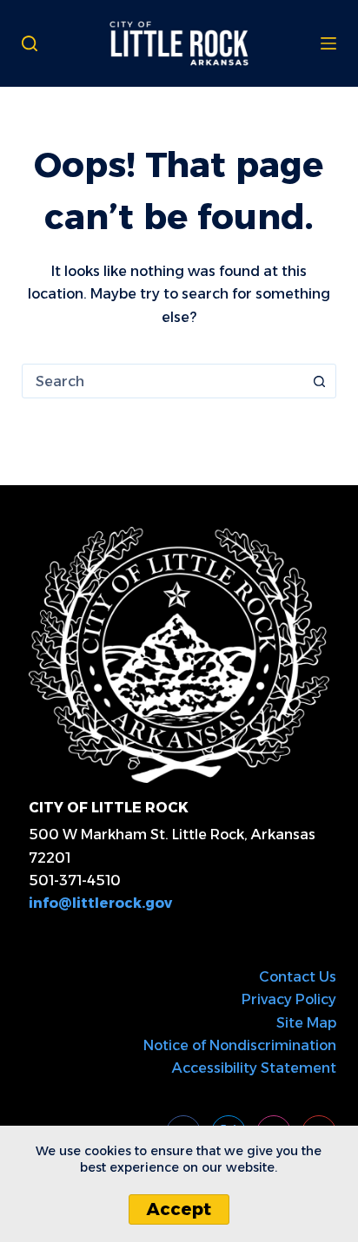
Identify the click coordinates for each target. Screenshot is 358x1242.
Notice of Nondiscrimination (239, 1045)
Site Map (306, 1023)
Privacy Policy (289, 999)
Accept (179, 1209)
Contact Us (297, 977)
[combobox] (163, 381)
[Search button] (318, 381)
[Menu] (328, 43)
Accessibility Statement (254, 1068)
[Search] (29, 43)
